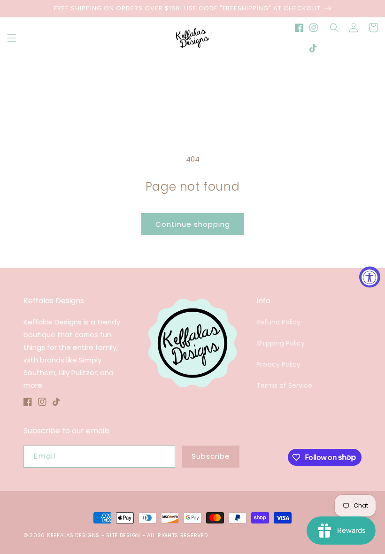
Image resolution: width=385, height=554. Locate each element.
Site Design (123, 535)
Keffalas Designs (73, 535)
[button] (11, 38)
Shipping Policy (280, 343)
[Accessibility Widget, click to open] (369, 277)
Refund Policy (278, 322)
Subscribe (211, 456)
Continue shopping (192, 224)
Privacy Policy (278, 364)
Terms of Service (284, 385)
